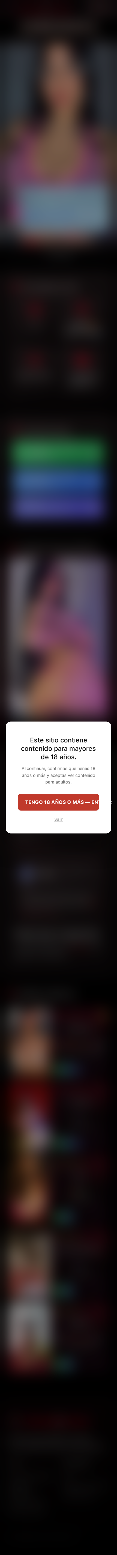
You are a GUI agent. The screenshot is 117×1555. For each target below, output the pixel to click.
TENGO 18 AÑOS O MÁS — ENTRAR (62, 802)
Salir (58, 819)
